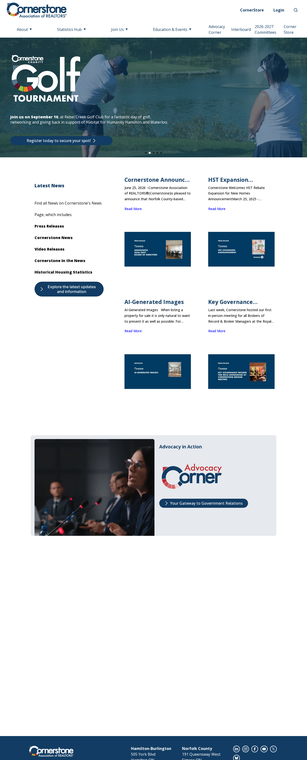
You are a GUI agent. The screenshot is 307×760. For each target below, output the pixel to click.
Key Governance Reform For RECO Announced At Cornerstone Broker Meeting (235, 302)
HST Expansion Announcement (229, 179)
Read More (133, 208)
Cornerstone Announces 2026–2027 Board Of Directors (157, 179)
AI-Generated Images (154, 302)
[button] (146, 153)
